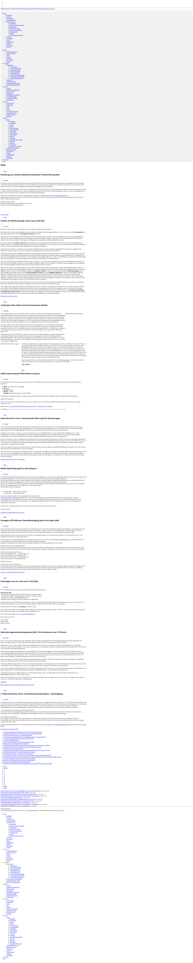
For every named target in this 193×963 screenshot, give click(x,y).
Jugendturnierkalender (13, 90)
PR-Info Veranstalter (12, 111)
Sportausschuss (11, 53)
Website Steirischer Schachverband (11, 685)
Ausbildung (13, 23)
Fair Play (9, 37)
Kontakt (9, 17)
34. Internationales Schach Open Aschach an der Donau (19, 758)
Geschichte (10, 151)
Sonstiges (12, 138)
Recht (8, 40)
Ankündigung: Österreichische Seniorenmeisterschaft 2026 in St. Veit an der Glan (27, 750)
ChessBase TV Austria (16, 146)
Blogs (8, 120)
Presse (8, 110)
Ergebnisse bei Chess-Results (9, 296)
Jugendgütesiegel (11, 96)
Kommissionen (11, 22)
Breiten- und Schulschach (17, 25)
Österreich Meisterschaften (11, 81)
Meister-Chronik (11, 150)
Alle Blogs (12, 121)
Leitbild (9, 43)
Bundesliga (10, 65)
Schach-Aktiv (10, 103)
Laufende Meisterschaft (13, 83)
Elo (4, 161)
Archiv (5, 118)
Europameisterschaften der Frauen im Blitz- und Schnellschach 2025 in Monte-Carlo (27, 755)
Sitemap (9, 116)
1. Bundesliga (13, 67)
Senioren (9, 58)
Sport (5, 50)
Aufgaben (9, 15)
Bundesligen (13, 27)
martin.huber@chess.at (61, 195)
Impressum (10, 45)
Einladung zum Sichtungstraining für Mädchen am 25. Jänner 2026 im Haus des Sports (28, 763)
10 (4, 775)
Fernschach (10, 60)
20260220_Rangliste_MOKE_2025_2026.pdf (12, 512)
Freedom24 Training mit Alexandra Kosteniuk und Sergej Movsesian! (23, 732)
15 (4, 783)
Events (8, 62)
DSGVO (9, 47)
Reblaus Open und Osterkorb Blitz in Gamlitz (16, 743)
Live (8, 108)
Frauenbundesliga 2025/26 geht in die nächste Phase (19, 739)
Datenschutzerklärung (33, 810)
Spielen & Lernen (11, 113)
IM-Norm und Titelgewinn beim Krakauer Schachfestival (19, 760)
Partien (9, 153)
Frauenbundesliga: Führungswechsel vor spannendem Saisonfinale (23, 734)
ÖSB (5, 13)
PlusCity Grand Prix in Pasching (9, 497)
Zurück (6, 768)
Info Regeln (13, 131)
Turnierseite (21, 459)
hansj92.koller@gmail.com (62, 724)
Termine (6, 159)
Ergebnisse (4, 682)
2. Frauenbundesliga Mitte (17, 77)
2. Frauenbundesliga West (17, 75)
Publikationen (10, 155)
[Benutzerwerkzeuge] (1, 308)
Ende (5, 788)
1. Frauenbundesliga (15, 68)
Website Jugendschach (27, 685)
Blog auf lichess (65, 360)
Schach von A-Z (11, 115)
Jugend (12, 33)
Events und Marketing (16, 30)
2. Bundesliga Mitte (15, 72)
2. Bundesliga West (15, 70)
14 (4, 781)
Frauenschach (14, 32)
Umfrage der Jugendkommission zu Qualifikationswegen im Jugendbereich (25, 737)
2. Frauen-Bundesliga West (11, 740)
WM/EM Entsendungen (13, 95)
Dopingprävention (12, 52)
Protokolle (10, 38)
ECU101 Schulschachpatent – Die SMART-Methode (18, 735)
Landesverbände (11, 20)
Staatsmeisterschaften (16, 140)
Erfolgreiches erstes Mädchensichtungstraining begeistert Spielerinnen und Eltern (27, 745)
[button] (3, 214)
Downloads (10, 105)
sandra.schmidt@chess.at (27, 614)
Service (6, 101)
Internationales (14, 128)
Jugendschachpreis (12, 98)
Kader (8, 55)
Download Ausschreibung (8, 729)
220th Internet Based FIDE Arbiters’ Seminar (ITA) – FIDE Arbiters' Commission (31, 406)
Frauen (9, 57)
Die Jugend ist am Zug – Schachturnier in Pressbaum (18, 753)
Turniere (6, 63)
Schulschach (10, 100)
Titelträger (10, 158)
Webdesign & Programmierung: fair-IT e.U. (52, 810)
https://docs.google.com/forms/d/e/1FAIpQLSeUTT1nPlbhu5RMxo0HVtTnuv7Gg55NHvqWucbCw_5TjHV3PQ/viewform (37, 409)
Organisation (10, 18)
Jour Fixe (62, 604)
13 (4, 780)
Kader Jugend (10, 91)
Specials (9, 156)
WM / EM (12, 143)
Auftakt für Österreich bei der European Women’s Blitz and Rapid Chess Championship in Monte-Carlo (32, 757)
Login (8, 106)
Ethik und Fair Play (15, 28)
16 (4, 785)
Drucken (6, 180)
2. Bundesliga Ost (14, 73)
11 (4, 776)
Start (5, 766)
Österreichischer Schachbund (9, 810)
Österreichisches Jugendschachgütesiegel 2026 (17, 762)
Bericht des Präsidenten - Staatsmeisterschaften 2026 (19, 742)
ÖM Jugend (10, 93)
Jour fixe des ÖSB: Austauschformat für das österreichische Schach (22, 747)
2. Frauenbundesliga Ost (16, 78)
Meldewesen (10, 42)
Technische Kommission (16, 35)
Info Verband (13, 133)
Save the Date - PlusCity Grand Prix (13, 748)
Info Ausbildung (14, 130)
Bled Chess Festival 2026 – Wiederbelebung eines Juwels (19, 752)
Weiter (5, 786)
